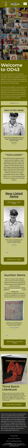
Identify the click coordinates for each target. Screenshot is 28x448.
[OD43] (11, 4)
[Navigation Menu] (25, 3)
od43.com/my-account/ (16, 273)
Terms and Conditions (14, 438)
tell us (17, 83)
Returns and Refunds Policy (14, 441)
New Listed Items (14, 195)
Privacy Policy (14, 436)
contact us (24, 79)
